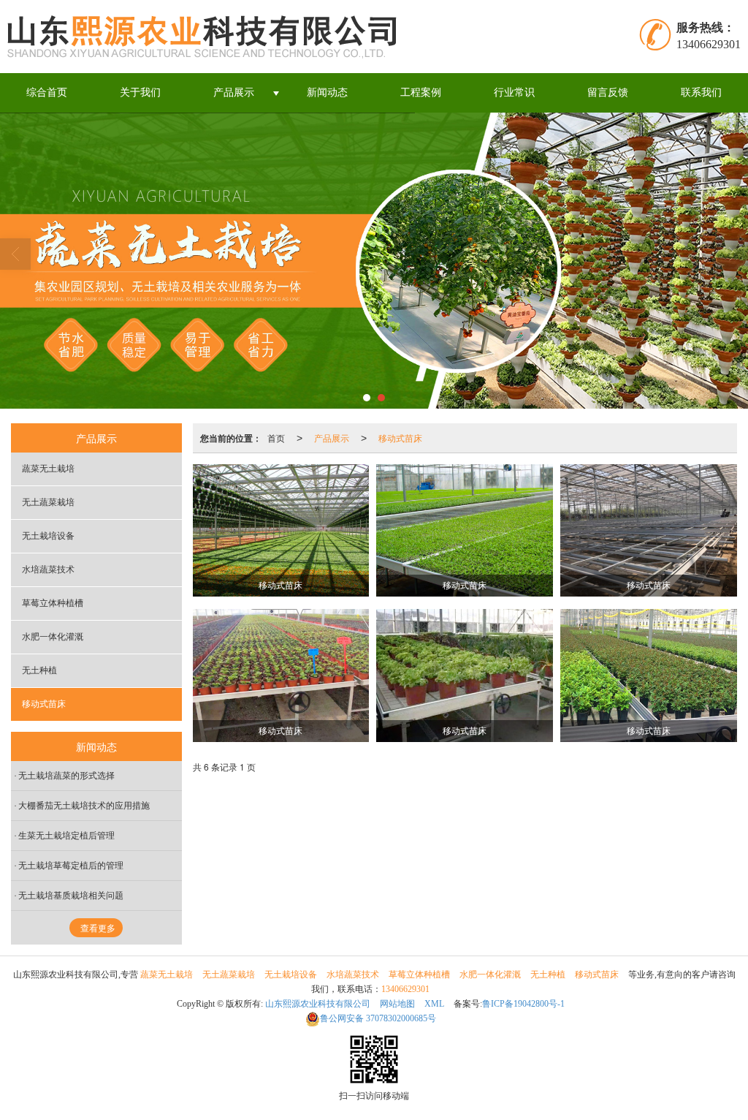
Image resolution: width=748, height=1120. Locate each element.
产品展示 (233, 92)
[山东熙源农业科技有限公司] (206, 36)
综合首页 (46, 92)
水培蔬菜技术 (48, 569)
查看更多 (97, 928)
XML (434, 1004)
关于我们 (140, 92)
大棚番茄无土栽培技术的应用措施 (84, 806)
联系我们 (701, 92)
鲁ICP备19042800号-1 (523, 1004)
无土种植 (39, 670)
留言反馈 (607, 92)
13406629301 (405, 989)
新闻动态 (327, 92)
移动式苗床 (400, 437)
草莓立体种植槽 (52, 603)
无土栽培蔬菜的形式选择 (66, 776)
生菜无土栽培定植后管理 (66, 835)
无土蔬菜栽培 (48, 502)
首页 (276, 437)
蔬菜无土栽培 (48, 468)
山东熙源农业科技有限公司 (317, 1004)
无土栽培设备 (48, 536)
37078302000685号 (378, 1018)
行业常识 (514, 92)
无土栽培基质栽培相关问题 (70, 895)
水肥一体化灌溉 (52, 637)
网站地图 (397, 1004)
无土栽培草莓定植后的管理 (70, 865)
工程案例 (420, 92)
